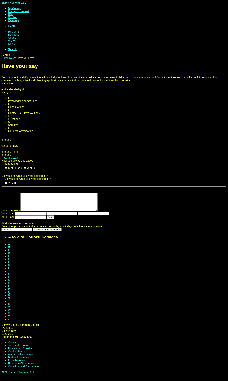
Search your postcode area (47, 229)
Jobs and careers (18, 345)
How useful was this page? (17, 160)
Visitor (12, 40)
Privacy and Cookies (20, 348)
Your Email (7, 217)
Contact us (14, 342)
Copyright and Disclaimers (23, 366)
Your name (7, 213)
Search (23, 2)
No (19, 183)
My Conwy (14, 8)
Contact (12, 17)
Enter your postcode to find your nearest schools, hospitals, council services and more (51, 226)
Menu (11, 26)
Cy (13, 20)
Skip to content (10, 2)
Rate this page (10, 157)
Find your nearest (18, 11)
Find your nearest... (18, 223)
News (11, 43)
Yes (10, 183)
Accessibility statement (21, 354)
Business (13, 34)
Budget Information (19, 357)
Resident (13, 31)
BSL (10, 14)
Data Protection (17, 360)
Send (50, 217)
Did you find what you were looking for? (24, 175)
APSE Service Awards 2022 (18, 372)
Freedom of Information (21, 363)
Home (5, 58)
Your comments (10, 210)
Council (12, 37)
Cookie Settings (17, 351)
